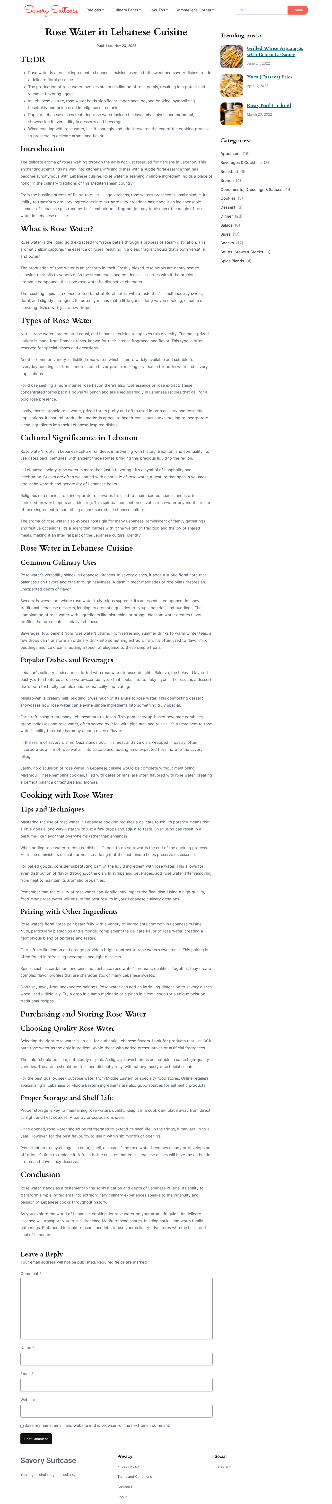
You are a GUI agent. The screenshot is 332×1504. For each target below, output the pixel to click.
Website (27, 1399)
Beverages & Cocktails (244, 162)
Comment (31, 1273)
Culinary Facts (125, 10)
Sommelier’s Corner (193, 10)
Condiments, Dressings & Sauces (256, 189)
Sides (230, 234)
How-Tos (157, 10)
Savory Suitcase (48, 1460)
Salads (230, 225)
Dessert (231, 207)
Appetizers (235, 153)
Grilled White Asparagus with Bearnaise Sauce (275, 51)
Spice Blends (236, 260)
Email (27, 1373)
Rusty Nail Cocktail (269, 105)
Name (27, 1347)
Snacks (231, 242)
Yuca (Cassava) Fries (270, 77)
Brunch (230, 180)
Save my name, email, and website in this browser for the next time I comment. (97, 1425)
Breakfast (232, 171)
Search (298, 10)
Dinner (231, 216)
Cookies (231, 198)
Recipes (94, 10)
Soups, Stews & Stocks (245, 251)
